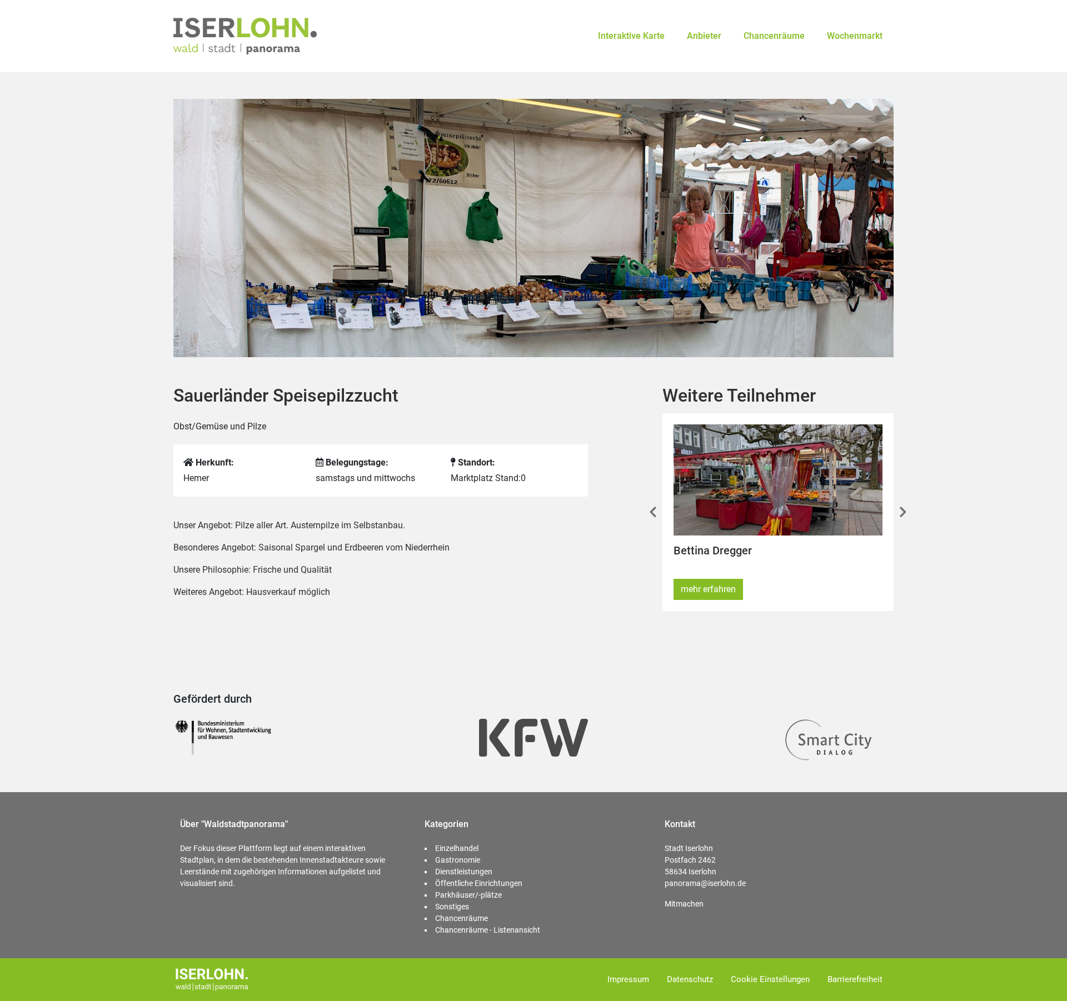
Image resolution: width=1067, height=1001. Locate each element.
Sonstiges (452, 906)
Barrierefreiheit (854, 979)
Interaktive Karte (631, 36)
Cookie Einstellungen (770, 979)
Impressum (628, 979)
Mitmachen (684, 903)
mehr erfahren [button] (708, 589)
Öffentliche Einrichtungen (478, 883)
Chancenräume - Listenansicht (487, 929)
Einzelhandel (456, 848)
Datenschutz (690, 979)
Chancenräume (774, 36)
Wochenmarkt (854, 36)
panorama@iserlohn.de (705, 883)
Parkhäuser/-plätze (468, 894)
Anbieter (704, 36)
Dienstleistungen (463, 871)
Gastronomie (457, 859)
